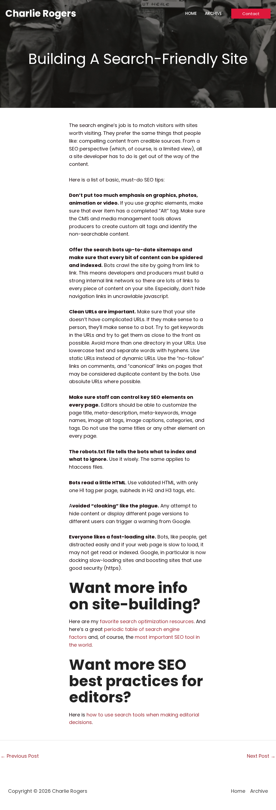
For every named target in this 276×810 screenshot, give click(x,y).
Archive (213, 13)
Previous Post (20, 756)
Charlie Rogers (40, 13)
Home (191, 13)
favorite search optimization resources (147, 621)
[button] (251, 14)
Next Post (261, 756)
